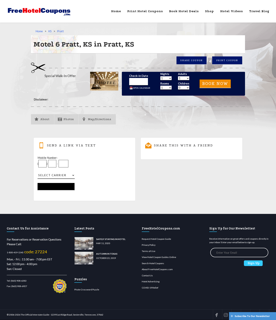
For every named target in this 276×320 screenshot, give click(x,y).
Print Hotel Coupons (145, 11)
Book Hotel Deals (184, 11)
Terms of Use (148, 251)
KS (50, 31)
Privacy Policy (148, 245)
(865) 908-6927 (19, 286)
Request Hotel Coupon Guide (156, 239)
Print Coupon (227, 60)
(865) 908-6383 (18, 280)
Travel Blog (259, 11)
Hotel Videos (231, 11)
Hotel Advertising (150, 281)
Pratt (60, 31)
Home (116, 11)
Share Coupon (191, 60)
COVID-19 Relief (150, 287)
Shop (209, 11)
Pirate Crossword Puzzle (86, 289)
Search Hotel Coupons (153, 263)
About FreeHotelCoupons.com (157, 269)
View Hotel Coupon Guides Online (159, 257)
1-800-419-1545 (15, 252)
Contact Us (147, 275)
